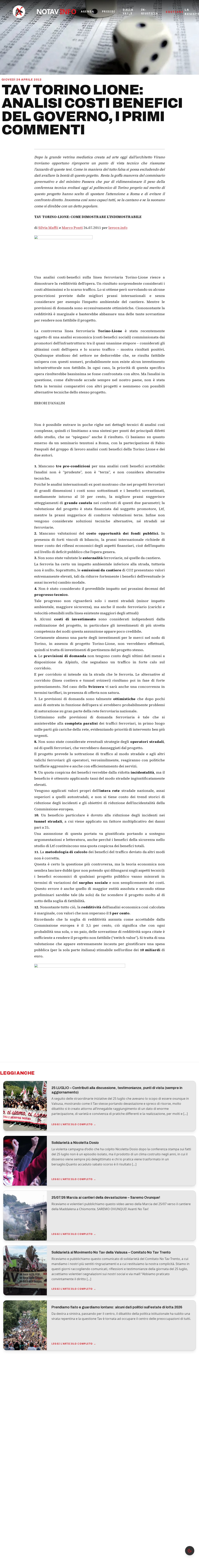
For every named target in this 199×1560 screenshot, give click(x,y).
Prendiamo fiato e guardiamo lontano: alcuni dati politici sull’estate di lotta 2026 (116, 1307)
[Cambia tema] (189, 1550)
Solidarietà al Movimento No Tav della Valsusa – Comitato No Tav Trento (111, 1252)
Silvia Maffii (48, 227)
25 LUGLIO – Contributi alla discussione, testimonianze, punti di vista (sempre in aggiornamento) (116, 1090)
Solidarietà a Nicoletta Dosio (75, 1143)
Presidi (108, 11)
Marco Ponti (72, 227)
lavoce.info (117, 227)
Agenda (87, 11)
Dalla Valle (128, 11)
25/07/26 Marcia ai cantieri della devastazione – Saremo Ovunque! (105, 1197)
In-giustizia (149, 11)
